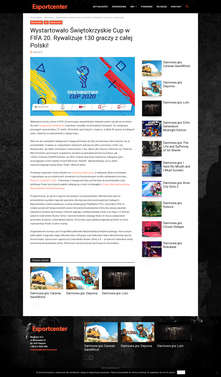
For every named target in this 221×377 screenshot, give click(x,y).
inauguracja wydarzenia (51, 125)
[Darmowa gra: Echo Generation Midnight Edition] (152, 128)
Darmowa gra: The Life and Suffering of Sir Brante (175, 146)
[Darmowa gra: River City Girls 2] (152, 189)
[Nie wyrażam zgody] (217, 372)
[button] (187, 6)
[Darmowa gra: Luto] (118, 277)
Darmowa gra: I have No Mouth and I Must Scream (176, 166)
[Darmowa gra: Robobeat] (152, 249)
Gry (46, 22)
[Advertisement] (166, 35)
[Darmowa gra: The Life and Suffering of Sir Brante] (152, 149)
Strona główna (36, 17)
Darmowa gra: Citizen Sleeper (173, 225)
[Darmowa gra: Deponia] (82, 277)
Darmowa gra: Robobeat (172, 245)
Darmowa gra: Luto (115, 293)
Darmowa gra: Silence (172, 205)
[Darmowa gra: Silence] (152, 209)
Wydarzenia (55, 22)
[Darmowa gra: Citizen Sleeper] (152, 229)
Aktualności (49, 17)
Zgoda (181, 372)
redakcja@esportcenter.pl (43, 349)
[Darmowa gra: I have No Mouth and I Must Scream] (152, 169)
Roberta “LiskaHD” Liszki (43, 180)
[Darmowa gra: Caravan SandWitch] (46, 277)
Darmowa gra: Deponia (81, 293)
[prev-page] (32, 305)
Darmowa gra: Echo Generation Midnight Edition (176, 126)
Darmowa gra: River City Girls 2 (176, 184)
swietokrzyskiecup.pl (82, 172)
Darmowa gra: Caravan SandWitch (176, 64)
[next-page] (37, 305)
